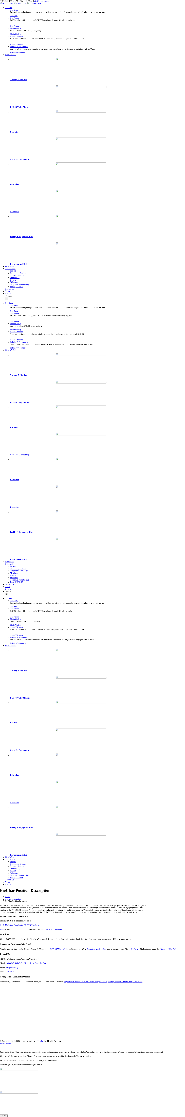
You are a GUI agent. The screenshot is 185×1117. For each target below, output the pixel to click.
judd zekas (39, 1041)
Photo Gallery (15, 28)
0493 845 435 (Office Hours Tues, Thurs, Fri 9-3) (26, 963)
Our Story (14, 10)
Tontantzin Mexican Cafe (97, 949)
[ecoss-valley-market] (81, 87)
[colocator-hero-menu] (81, 192)
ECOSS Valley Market (19, 107)
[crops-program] (81, 139)
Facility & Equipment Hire (21, 237)
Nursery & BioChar (18, 80)
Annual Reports (16, 36)
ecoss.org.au (9, 972)
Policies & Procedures (19, 47)
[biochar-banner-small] (81, 60)
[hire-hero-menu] (81, 217)
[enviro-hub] (81, 244)
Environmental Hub (18, 264)
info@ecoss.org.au (41, 1)
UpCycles (14, 132)
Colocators (14, 212)
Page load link (5, 1043)
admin (2, 929)
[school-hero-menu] (81, 164)
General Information (54, 929)
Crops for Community (19, 159)
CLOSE (4, 1116)
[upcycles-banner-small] (81, 112)
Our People (14, 18)
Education (14, 184)
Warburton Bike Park (168, 949)
